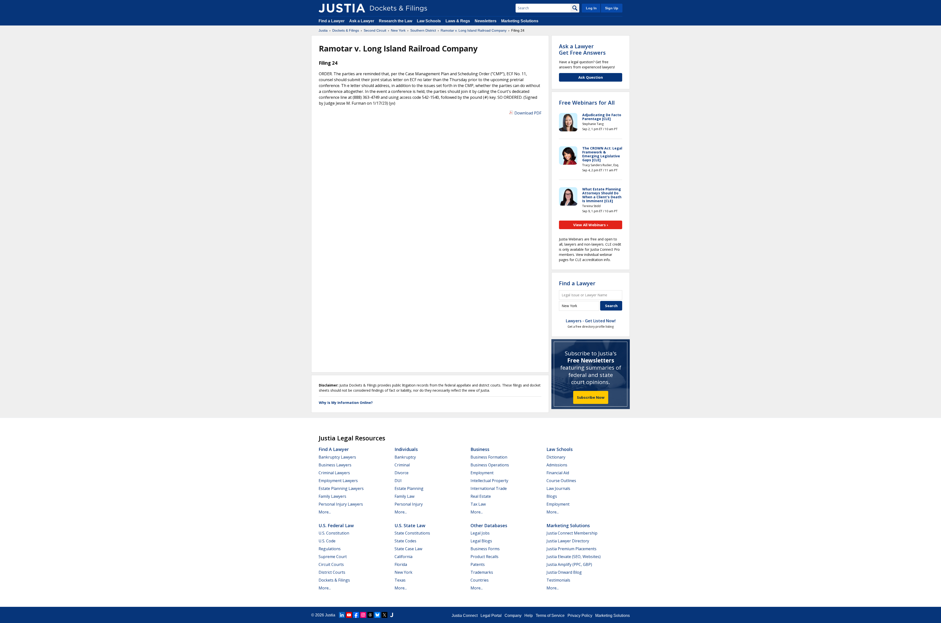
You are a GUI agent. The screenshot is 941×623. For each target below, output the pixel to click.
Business (479, 449)
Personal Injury (409, 504)
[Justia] (342, 8)
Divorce (402, 472)
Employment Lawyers (338, 480)
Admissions (556, 465)
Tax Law (478, 504)
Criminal (402, 465)
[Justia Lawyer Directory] (392, 615)
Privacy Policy (580, 615)
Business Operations (489, 465)
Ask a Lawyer (362, 21)
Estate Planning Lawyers (341, 488)
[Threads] (370, 615)
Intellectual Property (489, 480)
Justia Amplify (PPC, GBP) (569, 564)
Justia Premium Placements (571, 548)
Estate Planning (409, 488)
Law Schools (429, 21)
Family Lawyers (332, 496)
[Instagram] (363, 615)
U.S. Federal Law (336, 525)
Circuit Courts (331, 564)
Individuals (406, 449)
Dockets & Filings (334, 580)
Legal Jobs (480, 533)
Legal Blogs (481, 541)
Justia (330, 615)
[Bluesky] (377, 615)
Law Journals (558, 488)
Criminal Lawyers (334, 472)
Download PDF (527, 113)
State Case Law (408, 548)
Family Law (404, 496)
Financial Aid (557, 472)
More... (325, 512)
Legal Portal (491, 615)
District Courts (332, 572)
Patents (477, 564)
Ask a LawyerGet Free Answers (582, 49)
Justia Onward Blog (564, 572)
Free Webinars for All (587, 102)
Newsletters (485, 21)
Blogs (551, 496)
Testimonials (558, 580)
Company (513, 615)
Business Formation (488, 457)
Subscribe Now (591, 397)
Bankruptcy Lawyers (337, 457)
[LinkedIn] (342, 615)
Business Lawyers (335, 465)
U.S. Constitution (334, 533)
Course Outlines (561, 480)
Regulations (330, 548)
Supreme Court (333, 556)
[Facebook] (356, 615)
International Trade (488, 488)
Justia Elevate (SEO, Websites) (573, 556)
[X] (384, 615)
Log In (591, 8)
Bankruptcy (405, 457)
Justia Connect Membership (571, 533)
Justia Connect (465, 615)
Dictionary (555, 457)
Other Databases (488, 525)
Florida (401, 564)
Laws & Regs (458, 21)
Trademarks (481, 572)
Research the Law (395, 21)
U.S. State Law (410, 525)
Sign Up (611, 8)
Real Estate (480, 496)
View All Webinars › (590, 224)
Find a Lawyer (332, 21)
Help (528, 615)
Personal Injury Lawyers (341, 504)
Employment (482, 472)
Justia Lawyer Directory (567, 541)
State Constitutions (412, 533)
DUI (398, 480)
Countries (479, 580)
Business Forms (485, 548)
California (403, 556)
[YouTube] (349, 615)
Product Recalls (484, 556)
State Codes (405, 541)
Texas (400, 580)
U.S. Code (327, 541)
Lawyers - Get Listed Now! (591, 321)
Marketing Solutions (519, 21)
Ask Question (590, 77)
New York (403, 572)
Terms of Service (550, 615)
